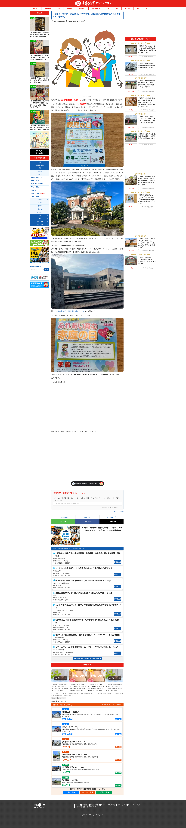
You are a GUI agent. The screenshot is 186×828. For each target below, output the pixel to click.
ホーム (77, 805)
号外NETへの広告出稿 (108, 805)
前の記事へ (64, 517)
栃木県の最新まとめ (36, 177)
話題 (117, 8)
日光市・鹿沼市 (103, 3)
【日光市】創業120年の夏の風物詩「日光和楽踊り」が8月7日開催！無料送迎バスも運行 (146, 136)
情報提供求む (94, 805)
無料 (64, 698)
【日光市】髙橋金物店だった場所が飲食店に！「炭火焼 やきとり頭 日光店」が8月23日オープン (39, 57)
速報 (138, 8)
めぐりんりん (62, 701)
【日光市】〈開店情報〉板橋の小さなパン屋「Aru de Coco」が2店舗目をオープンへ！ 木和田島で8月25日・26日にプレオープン (146, 102)
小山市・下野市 (37, 193)
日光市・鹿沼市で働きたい (62, 548)
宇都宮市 (33, 190)
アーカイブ (149, 8)
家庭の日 (54, 698)
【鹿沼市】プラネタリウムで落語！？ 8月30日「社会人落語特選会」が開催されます (39, 80)
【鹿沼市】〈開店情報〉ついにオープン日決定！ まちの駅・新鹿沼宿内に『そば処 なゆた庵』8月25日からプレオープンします (146, 180)
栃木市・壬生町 (35, 180)
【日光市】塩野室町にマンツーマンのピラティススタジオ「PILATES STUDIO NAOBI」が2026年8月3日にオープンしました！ (147, 199)
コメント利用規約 (119, 511)
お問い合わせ (121, 805)
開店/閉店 (69, 8)
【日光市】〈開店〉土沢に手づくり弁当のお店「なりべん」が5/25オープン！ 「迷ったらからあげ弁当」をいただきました (146, 243)
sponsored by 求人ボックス (80, 548)
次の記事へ (110, 517)
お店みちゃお (96, 8)
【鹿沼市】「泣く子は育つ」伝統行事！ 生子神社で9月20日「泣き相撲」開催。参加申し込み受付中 (39, 127)
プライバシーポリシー (135, 805)
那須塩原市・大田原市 (37, 184)
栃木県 (83, 21)
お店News (82, 8)
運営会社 (85, 805)
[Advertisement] (140, 24)
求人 (58, 8)
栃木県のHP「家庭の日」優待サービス (71, 311)
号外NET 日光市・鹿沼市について (85, 807)
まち (107, 8)
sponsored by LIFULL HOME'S (111, 704)
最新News (48, 8)
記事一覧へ (87, 517)
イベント (127, 8)
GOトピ (35, 8)
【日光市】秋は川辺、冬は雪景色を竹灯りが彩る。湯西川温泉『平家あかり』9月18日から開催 (39, 34)
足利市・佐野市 (35, 196)
